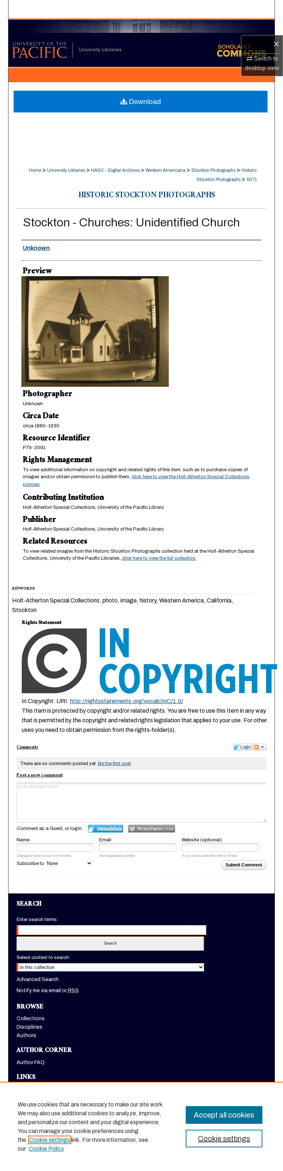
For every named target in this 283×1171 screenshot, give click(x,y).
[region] (141, 1126)
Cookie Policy (46, 1149)
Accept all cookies (224, 1115)
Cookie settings (49, 1140)
